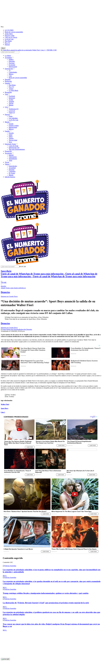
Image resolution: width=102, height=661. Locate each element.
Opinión (7, 83)
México (11, 129)
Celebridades (13, 72)
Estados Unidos (14, 125)
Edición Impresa (10, 177)
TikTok (11, 103)
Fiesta (10, 116)
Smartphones (13, 158)
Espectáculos (9, 68)
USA (6, 107)
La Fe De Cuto (13, 120)
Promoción (8, 151)
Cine (10, 76)
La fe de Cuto (9, 39)
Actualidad (8, 57)
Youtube (11, 101)
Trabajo (11, 138)
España (11, 124)
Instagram (12, 98)
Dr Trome (12, 173)
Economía (12, 65)
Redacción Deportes (25, 329)
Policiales (12, 61)
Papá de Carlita (9, 35)
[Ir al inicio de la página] (5, 659)
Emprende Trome (10, 144)
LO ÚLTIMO (9, 30)
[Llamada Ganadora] (25, 221)
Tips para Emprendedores (17, 149)
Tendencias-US (13, 109)
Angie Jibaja (9, 34)
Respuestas (8, 92)
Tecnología (8, 153)
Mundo (7, 122)
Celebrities (12, 171)
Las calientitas (13, 118)
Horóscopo (8, 81)
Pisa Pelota (8, 41)
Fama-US (12, 112)
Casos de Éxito (13, 146)
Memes (11, 105)
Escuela (11, 133)
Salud (10, 135)
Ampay (11, 89)
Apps (10, 160)
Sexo (10, 142)
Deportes (7, 79)
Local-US (12, 111)
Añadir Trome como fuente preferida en (13, 288)
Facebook (12, 96)
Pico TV (7, 43)
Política (11, 59)
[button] (22, 266)
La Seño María (13, 90)
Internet (11, 155)
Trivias (7, 162)
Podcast (7, 44)
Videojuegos (13, 157)
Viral (6, 94)
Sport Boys (4, 408)
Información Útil (14, 147)
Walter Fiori (5, 404)
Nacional (11, 63)
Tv (10, 70)
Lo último (8, 55)
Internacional (13, 66)
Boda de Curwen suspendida (14, 32)
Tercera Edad (13, 140)
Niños (11, 136)
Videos (7, 164)
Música (11, 74)
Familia (7, 131)
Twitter (11, 100)
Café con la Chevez (11, 37)
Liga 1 (3, 412)
